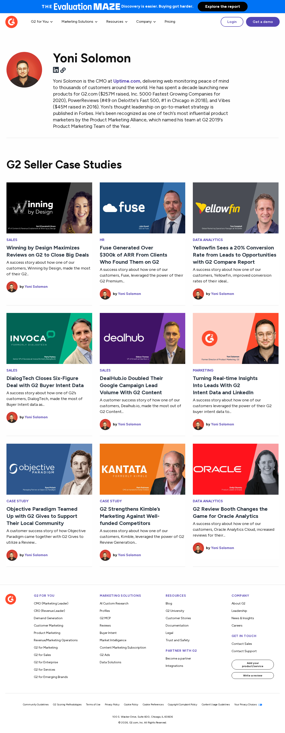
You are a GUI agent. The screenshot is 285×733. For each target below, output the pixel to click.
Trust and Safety (177, 640)
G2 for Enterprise (46, 662)
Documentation (177, 625)
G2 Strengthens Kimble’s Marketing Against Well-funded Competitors (130, 516)
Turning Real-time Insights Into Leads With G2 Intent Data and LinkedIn (225, 385)
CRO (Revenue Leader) (49, 611)
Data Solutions (110, 662)
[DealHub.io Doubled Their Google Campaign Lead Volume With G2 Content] (142, 338)
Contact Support (244, 651)
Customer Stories (178, 618)
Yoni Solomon (36, 286)
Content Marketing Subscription (123, 647)
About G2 (238, 603)
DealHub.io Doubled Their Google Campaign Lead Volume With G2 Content (131, 385)
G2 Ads (105, 655)
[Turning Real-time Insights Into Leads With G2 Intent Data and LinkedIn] (236, 338)
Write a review (252, 675)
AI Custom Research (114, 603)
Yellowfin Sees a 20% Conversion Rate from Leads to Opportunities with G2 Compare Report (234, 254)
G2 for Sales (42, 655)
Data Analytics (208, 240)
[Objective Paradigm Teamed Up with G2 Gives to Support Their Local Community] (49, 468)
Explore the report (222, 6)
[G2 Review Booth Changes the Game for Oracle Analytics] (236, 468)
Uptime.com (126, 81)
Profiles (105, 611)
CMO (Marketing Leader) (51, 603)
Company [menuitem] (144, 21)
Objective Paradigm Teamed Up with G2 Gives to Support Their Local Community (41, 516)
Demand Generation (48, 618)
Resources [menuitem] (114, 21)
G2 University (175, 611)
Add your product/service (252, 665)
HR (102, 240)
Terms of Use (93, 704)
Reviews (105, 625)
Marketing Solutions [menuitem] (77, 21)
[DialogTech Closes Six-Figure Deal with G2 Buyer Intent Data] (49, 338)
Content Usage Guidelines (216, 704)
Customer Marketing (48, 625)
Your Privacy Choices (245, 704)
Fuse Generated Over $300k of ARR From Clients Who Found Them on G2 (133, 254)
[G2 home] (11, 21)
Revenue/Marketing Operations (56, 640)
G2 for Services (44, 670)
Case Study (17, 501)
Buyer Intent (108, 633)
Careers (237, 625)
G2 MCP (105, 618)
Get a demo (263, 22)
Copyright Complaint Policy (182, 704)
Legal (169, 633)
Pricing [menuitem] (170, 21)
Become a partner (178, 658)
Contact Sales (242, 644)
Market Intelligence (113, 640)
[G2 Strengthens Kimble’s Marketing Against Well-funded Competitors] (142, 468)
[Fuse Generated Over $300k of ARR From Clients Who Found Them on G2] (142, 207)
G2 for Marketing (46, 647)
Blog (169, 603)
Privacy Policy (112, 704)
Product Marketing (47, 633)
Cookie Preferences (153, 704)
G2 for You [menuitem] (40, 21)
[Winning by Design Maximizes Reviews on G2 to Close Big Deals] (49, 207)
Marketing (203, 370)
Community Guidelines (36, 704)
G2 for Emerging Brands (51, 677)
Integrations (174, 666)
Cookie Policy (131, 704)
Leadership (239, 611)
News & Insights (243, 618)
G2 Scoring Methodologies (67, 704)
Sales (11, 240)
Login (232, 22)
